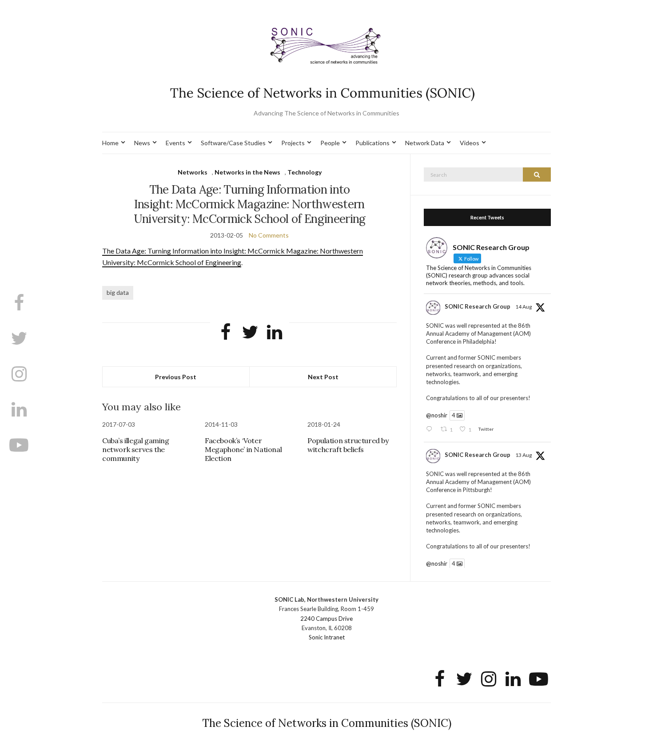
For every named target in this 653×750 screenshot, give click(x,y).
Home (110, 143)
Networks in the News (247, 172)
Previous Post (175, 377)
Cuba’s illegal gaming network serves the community (135, 449)
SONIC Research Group (477, 306)
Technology (304, 172)
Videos (469, 143)
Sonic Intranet (327, 637)
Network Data (424, 143)
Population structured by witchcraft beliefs (347, 445)
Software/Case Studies (233, 143)
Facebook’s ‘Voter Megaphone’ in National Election (243, 449)
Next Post (323, 377)
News (142, 143)
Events (175, 143)
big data (118, 292)
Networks (192, 172)
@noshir (436, 415)
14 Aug (523, 306)
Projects (293, 143)
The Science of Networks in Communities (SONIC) (326, 723)
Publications (372, 143)
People (330, 143)
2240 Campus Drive (326, 618)
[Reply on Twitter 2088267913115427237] (431, 429)
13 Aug (523, 455)
